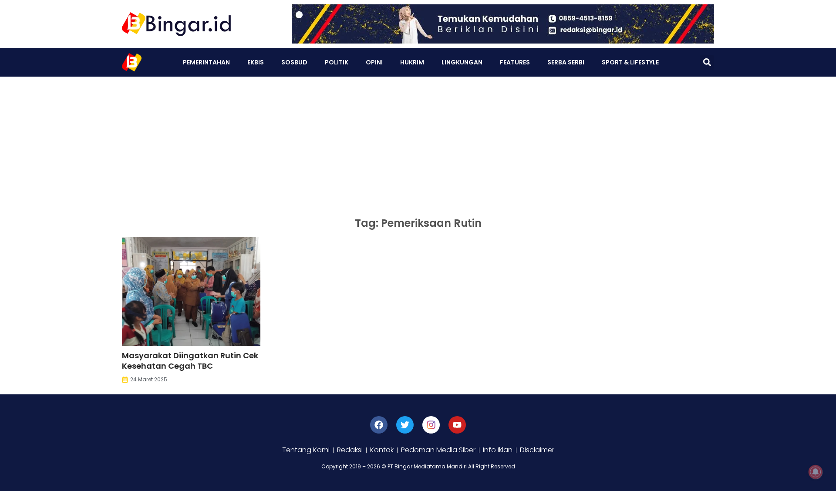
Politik (336, 62)
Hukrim (412, 62)
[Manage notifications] (816, 472)
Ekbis (255, 62)
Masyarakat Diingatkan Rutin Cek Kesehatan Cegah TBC (190, 360)
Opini (374, 62)
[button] (707, 62)
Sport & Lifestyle (630, 62)
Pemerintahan (206, 62)
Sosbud (294, 62)
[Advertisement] (418, 142)
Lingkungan (462, 62)
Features (515, 62)
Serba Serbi (565, 62)
